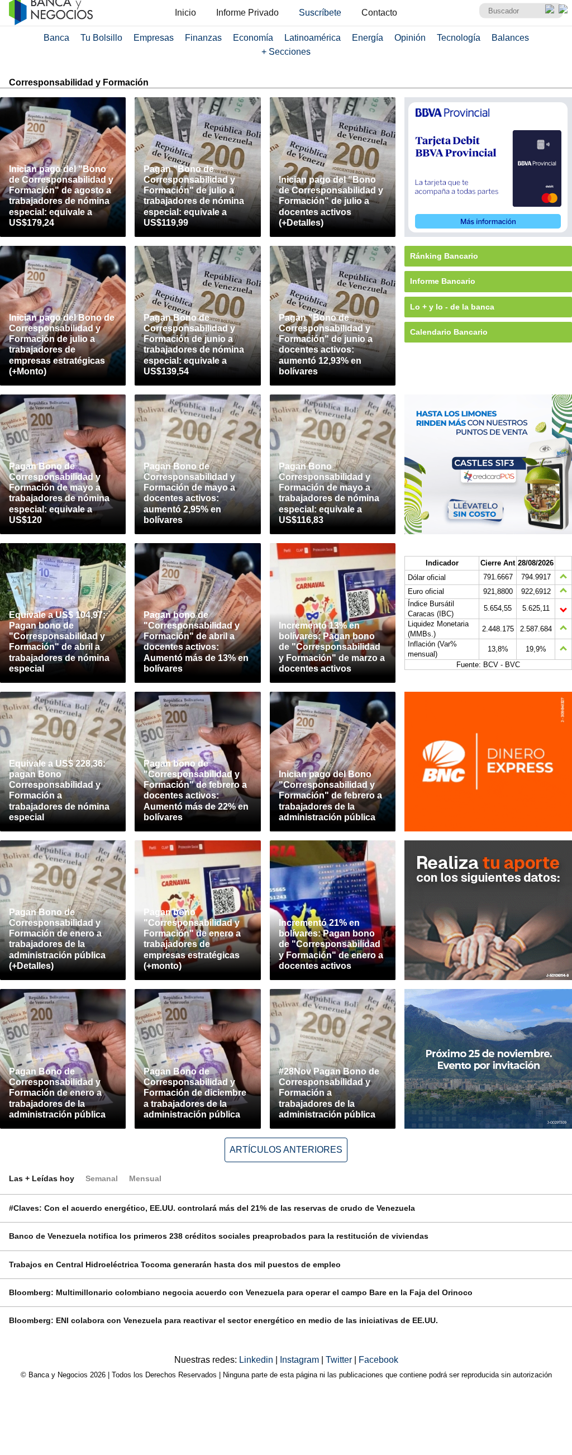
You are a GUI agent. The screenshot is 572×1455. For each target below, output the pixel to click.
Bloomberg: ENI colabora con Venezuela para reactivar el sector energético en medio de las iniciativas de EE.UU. (223, 1320)
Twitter (340, 1359)
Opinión (410, 37)
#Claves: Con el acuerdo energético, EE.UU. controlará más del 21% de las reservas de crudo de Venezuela (212, 1208)
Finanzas (203, 37)
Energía (367, 37)
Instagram (300, 1359)
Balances (510, 37)
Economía (253, 37)
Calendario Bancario (449, 331)
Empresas (154, 37)
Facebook (378, 1359)
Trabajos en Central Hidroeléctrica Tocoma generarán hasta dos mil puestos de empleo (175, 1264)
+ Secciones (286, 51)
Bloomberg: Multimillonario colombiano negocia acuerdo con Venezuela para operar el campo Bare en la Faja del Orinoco (241, 1292)
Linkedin (257, 1359)
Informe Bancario (442, 281)
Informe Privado (247, 12)
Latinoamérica (312, 37)
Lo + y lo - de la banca (452, 306)
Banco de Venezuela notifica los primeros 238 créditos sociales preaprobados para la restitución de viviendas (218, 1235)
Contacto (379, 12)
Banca (56, 37)
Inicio (185, 12)
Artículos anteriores (286, 1149)
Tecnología (458, 37)
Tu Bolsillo (101, 37)
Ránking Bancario (444, 255)
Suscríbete (320, 12)
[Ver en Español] (563, 8)
